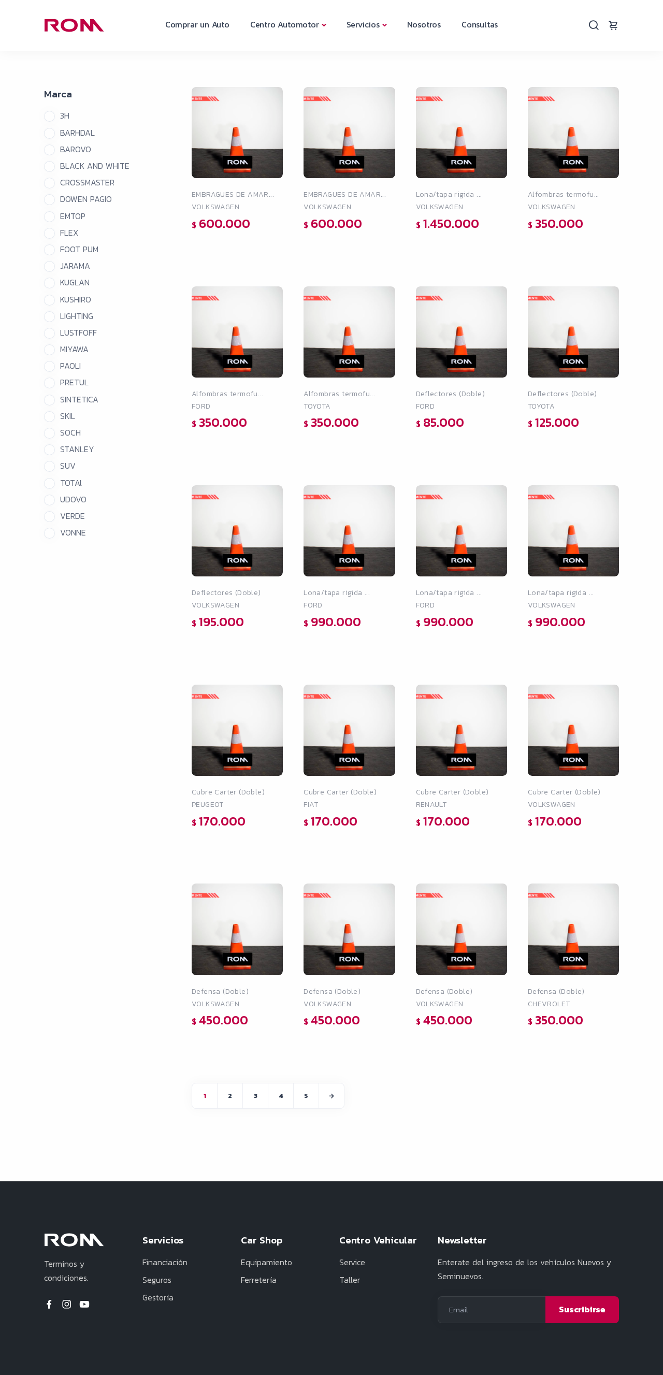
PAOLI (70, 365)
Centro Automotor (284, 24)
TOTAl (71, 482)
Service (352, 1262)
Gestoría (158, 1297)
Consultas (480, 24)
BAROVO (75, 149)
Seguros (156, 1279)
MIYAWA (74, 349)
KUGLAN (75, 282)
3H (64, 115)
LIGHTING (76, 316)
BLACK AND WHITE (94, 166)
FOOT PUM (79, 249)
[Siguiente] (331, 1096)
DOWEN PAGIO (86, 199)
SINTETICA (79, 399)
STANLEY (77, 449)
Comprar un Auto (197, 24)
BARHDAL (77, 132)
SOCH (70, 432)
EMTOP (72, 216)
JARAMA (75, 265)
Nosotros (424, 24)
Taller (349, 1279)
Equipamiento (266, 1262)
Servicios (363, 24)
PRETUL (74, 382)
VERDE (72, 516)
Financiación (165, 1262)
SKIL (67, 416)
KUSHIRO (75, 299)
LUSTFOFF (78, 332)
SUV (68, 465)
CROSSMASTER (87, 182)
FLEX (69, 232)
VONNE (73, 532)
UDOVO (73, 499)
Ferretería (259, 1279)
